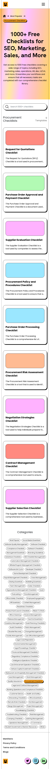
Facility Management (14, 636)
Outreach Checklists (35, 549)
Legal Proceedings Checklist (25, 648)
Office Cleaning (15, 615)
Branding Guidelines (35, 553)
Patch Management (32, 627)
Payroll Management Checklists (16, 578)
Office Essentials (35, 698)
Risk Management (37, 714)
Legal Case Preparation (25, 640)
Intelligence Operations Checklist (25, 660)
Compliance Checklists (16, 549)
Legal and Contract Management (25, 685)
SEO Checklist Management (34, 557)
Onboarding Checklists (17, 698)
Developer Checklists (33, 569)
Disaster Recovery (14, 631)
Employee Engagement (35, 598)
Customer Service (16, 694)
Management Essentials (16, 553)
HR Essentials (15, 602)
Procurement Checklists (33, 681)
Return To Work (38, 611)
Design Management (15, 706)
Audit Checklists (16, 627)
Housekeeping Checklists (25, 710)
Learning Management (34, 719)
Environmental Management (25, 644)
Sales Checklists (34, 586)
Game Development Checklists (25, 573)
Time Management (31, 594)
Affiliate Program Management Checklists (25, 565)
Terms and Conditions (14, 747)
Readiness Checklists (25, 607)
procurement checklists (14, 20)
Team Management (17, 586)
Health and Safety (33, 694)
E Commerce (36, 723)
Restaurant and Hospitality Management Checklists (25, 673)
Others (42, 727)
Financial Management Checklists (25, 652)
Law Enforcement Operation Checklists (25, 665)
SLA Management (35, 702)
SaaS (42, 590)
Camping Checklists (14, 719)
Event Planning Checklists (35, 623)
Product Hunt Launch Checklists (18, 611)
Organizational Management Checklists (21, 590)
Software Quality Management (16, 544)
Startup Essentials (15, 582)
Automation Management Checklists (25, 561)
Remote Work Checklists (17, 702)
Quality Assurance (14, 681)
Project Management (34, 706)
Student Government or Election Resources (21, 727)
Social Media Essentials (31, 540)
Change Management (33, 631)
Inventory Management (14, 623)
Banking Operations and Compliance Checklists (25, 690)
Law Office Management (35, 636)
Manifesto (8, 738)
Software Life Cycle (16, 569)
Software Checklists (38, 544)
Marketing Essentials (33, 582)
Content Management (31, 602)
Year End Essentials (35, 619)
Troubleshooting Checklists (17, 714)
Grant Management (33, 677)
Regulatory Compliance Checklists (25, 656)
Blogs (5, 751)
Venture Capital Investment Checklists (25, 669)
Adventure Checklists (13, 557)
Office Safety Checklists (14, 598)
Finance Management (32, 615)
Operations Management (18, 723)
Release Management (16, 619)
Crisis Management (38, 578)
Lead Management (16, 677)
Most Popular (16, 16)
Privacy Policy (9, 743)
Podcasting (16, 594)
